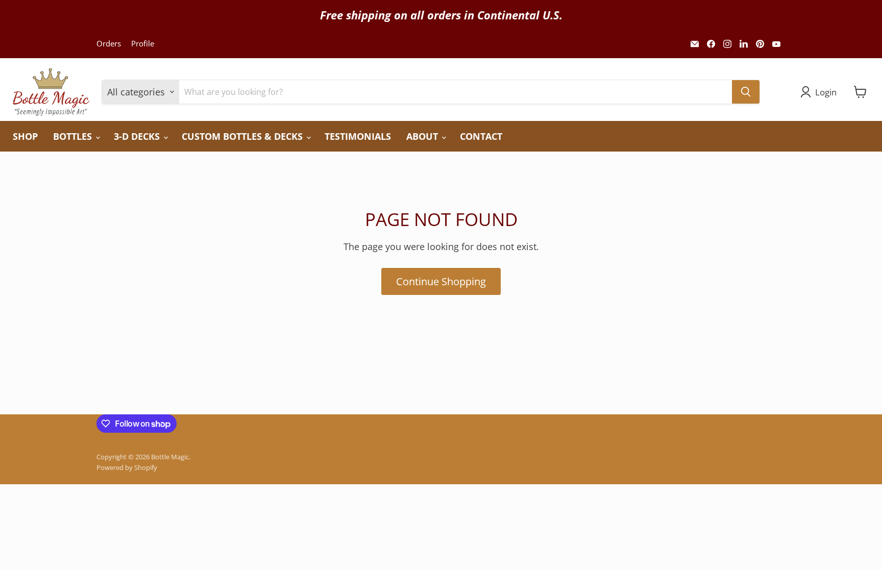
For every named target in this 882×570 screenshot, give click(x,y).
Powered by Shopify (126, 467)
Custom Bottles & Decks (243, 136)
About (423, 136)
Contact (481, 136)
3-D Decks (138, 136)
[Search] (746, 92)
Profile (142, 43)
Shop (25, 136)
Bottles (73, 136)
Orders (108, 43)
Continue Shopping (441, 281)
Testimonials (358, 136)
